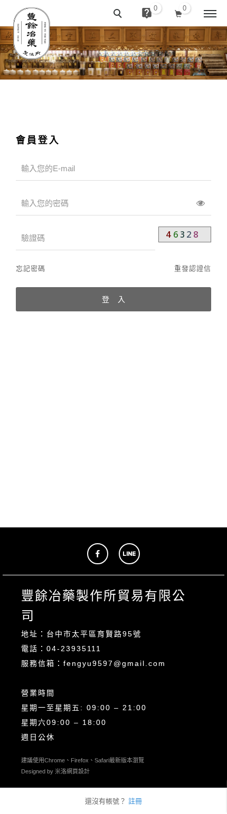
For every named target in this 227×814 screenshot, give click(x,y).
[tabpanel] (113, 53)
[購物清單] (179, 12)
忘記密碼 (30, 268)
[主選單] (210, 14)
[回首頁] (32, 33)
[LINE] (129, 553)
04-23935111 (73, 648)
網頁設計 (78, 771)
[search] (119, 14)
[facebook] (98, 553)
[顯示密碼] (200, 203)
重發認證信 (192, 268)
